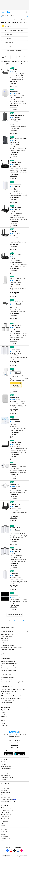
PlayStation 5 (4, 716)
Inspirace (3, 841)
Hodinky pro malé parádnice (7, 645)
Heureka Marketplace (6, 814)
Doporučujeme (5, 707)
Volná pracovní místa (6, 768)
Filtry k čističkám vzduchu (7, 636)
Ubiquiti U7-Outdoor (15, 397)
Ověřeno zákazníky (5, 832)
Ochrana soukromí (5, 797)
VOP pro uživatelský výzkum (8, 801)
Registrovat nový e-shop (7, 810)
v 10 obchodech (13, 341)
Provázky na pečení (5, 641)
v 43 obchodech (13, 456)
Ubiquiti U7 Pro (14, 91)
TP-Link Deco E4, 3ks (15, 528)
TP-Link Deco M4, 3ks (15, 550)
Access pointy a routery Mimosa (8, 666)
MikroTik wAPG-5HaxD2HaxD (17, 278)
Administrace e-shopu (6, 808)
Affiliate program (5, 821)
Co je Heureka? (4, 762)
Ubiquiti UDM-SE (14, 595)
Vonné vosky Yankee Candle (7, 649)
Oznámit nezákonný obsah (7, 777)
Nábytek (3, 723)
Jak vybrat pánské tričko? (7, 680)
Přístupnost (4, 779)
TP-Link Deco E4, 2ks (15, 349)
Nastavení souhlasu (6, 795)
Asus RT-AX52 (13, 70)
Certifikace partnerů (6, 838)
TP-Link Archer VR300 (15, 442)
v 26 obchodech (13, 607)
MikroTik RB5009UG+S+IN (16, 302)
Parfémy (3, 712)
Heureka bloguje (5, 773)
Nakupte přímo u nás (6, 793)
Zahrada (3, 721)
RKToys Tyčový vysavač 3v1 (7, 700)
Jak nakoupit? (4, 786)
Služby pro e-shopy (5, 812)
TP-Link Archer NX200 (15, 184)
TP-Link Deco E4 (14, 573)
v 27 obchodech (13, 411)
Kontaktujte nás (14, 742)
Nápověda (3, 825)
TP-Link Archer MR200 (15, 162)
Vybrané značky (5, 659)
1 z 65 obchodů (13, 389)
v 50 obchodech (13, 518)
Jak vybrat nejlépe (6, 675)
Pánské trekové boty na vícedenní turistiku (11, 647)
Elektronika (9, 20)
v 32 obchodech (13, 154)
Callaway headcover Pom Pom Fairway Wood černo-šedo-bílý (14, 696)
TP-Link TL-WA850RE (15, 371)
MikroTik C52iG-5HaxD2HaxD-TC (18, 139)
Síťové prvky (26, 20)
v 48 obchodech (13, 270)
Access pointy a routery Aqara (8, 670)
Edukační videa (4, 823)
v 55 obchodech (13, 176)
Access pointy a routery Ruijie (8, 661)
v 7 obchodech (13, 476)
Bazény (3, 714)
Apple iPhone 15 (5, 710)
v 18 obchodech (13, 130)
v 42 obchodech (13, 223)
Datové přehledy (5, 819)
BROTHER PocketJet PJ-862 (8, 694)
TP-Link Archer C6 (14, 231)
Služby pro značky (5, 817)
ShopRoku (3, 834)
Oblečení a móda (5, 725)
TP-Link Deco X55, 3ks (15, 325)
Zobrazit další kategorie (14, 50)
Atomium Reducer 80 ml (6, 702)
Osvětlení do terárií (5, 643)
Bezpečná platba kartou (7, 799)
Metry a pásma (4, 638)
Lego (2, 719)
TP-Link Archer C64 (15, 504)
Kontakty (3, 764)
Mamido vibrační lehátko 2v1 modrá (9, 691)
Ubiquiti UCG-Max (14, 484)
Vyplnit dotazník (14, 747)
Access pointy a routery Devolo (8, 668)
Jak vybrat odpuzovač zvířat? (8, 677)
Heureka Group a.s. (18, 855)
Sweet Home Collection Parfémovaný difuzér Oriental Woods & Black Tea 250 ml (14, 689)
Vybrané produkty (6, 687)
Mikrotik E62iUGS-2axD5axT (17, 115)
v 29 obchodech (13, 496)
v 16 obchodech (13, 247)
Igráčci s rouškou (5, 654)
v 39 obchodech (13, 107)
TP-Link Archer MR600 (15, 207)
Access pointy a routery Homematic (9, 663)
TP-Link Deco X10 (14, 419)
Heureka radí (4, 790)
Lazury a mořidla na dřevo (7, 634)
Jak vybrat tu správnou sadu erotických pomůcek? (13, 682)
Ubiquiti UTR (13, 464)
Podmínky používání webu (18, 857)
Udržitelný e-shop (5, 843)
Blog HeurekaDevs (5, 775)
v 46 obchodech (13, 199)
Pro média (3, 771)
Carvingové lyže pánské (6, 652)
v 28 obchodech (13, 83)
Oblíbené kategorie (7, 631)
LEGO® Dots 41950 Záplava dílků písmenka (11, 698)
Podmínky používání (6, 766)
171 (23, 620)
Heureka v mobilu (5, 788)
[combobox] (14, 15)
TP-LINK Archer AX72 (15, 255)
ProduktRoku (4, 836)
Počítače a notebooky (17, 20)
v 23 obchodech (13, 315)
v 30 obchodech (13, 294)
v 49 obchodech (13, 541)
